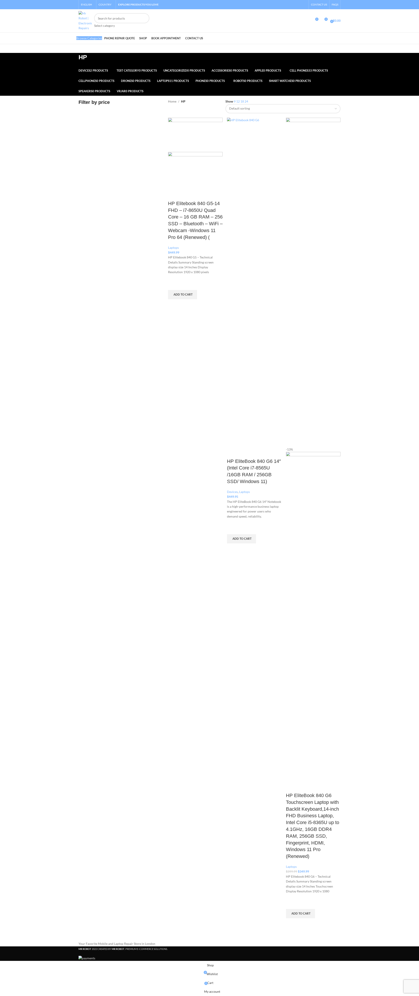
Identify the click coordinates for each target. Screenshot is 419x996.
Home (172, 101)
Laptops (173, 247)
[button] (182, 294)
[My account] (307, 20)
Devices (232, 492)
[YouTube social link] (303, 4)
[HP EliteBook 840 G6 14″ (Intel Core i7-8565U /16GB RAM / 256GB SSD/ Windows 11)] (254, 282)
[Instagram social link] (298, 4)
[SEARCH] (144, 20)
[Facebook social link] (292, 4)
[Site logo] (85, 20)
